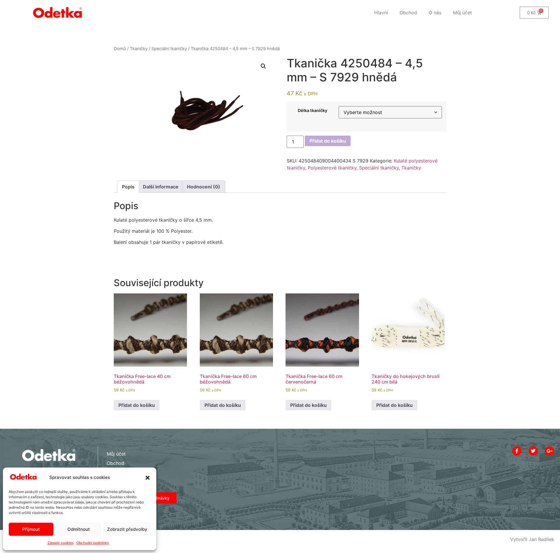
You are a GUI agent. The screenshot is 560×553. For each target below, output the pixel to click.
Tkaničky (139, 48)
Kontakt (115, 472)
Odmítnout (78, 529)
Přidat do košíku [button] (136, 405)
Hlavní (381, 12)
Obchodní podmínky (92, 542)
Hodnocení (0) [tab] (203, 187)
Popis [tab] (128, 187)
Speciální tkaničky (169, 48)
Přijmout (31, 529)
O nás (435, 12)
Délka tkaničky (312, 110)
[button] (147, 478)
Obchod (408, 12)
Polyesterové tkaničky (332, 168)
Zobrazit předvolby (127, 529)
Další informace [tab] (160, 187)
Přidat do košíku (327, 141)
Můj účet (462, 12)
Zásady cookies (61, 542)
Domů (120, 48)
